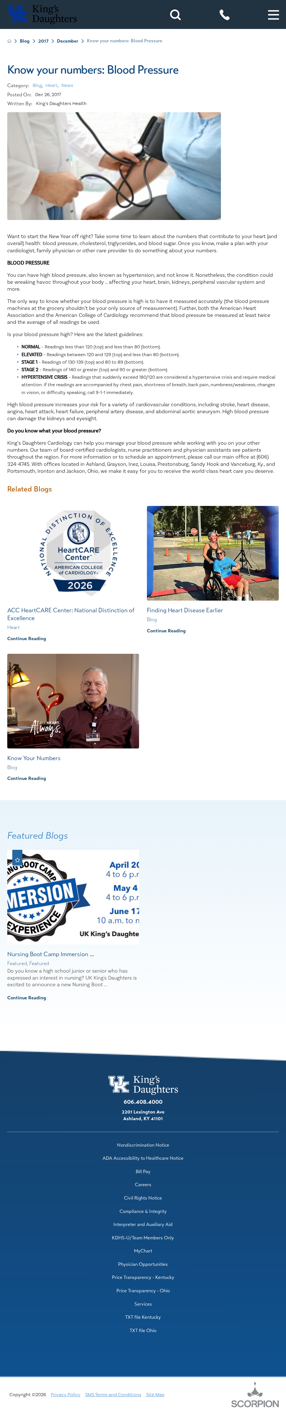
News (67, 85)
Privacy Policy (65, 1395)
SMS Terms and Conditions (113, 1395)
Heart (52, 85)
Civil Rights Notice (143, 1198)
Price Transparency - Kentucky (143, 1277)
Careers (143, 1185)
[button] (273, 14)
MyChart (143, 1251)
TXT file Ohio (143, 1330)
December (67, 41)
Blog (25, 41)
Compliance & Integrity (143, 1211)
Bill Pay (143, 1171)
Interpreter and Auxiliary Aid (143, 1224)
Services (143, 1304)
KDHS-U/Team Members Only (143, 1238)
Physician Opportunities (143, 1264)
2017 (43, 41)
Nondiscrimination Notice (143, 1145)
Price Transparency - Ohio (143, 1291)
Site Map (155, 1395)
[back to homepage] (9, 41)
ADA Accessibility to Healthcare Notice (143, 1158)
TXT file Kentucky (143, 1317)
